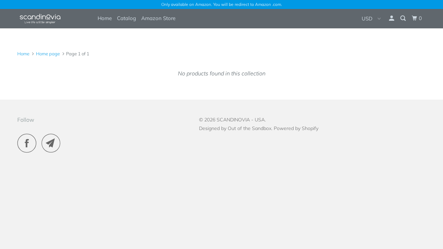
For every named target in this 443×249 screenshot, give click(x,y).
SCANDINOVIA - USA (241, 120)
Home (105, 18)
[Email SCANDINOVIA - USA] (53, 143)
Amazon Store (158, 18)
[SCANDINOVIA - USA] (52, 18)
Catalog (126, 18)
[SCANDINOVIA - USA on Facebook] (28, 143)
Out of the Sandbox (249, 128)
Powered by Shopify (296, 128)
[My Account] (392, 18)
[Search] (403, 18)
